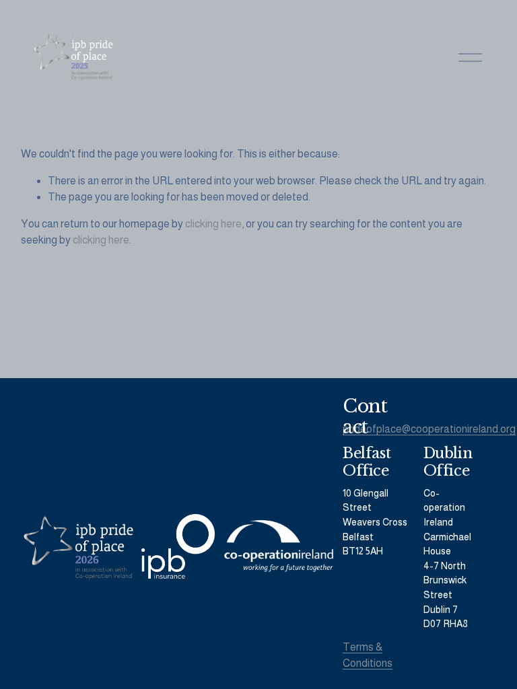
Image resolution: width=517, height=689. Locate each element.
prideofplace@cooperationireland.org (429, 429)
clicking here (213, 223)
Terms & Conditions (367, 655)
